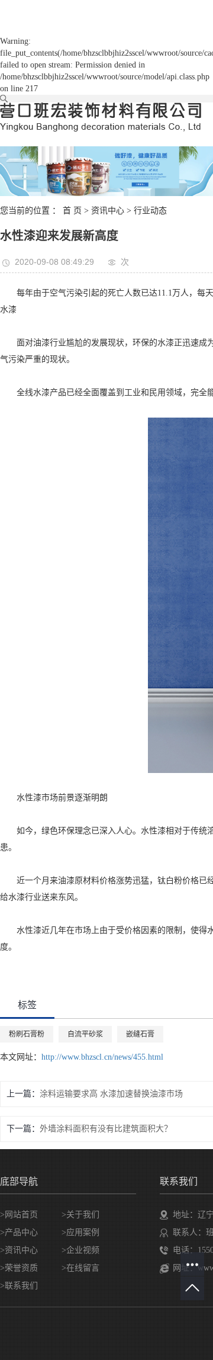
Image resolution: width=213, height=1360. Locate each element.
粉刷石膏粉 (26, 1034)
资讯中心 (107, 210)
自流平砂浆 (85, 1034)
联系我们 (21, 1285)
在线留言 (82, 1267)
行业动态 (150, 210)
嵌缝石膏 (140, 1034)
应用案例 (82, 1232)
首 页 (72, 210)
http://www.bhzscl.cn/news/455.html (102, 1057)
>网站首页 (19, 1214)
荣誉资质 (21, 1267)
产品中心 (21, 1232)
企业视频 (82, 1250)
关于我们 (82, 1214)
